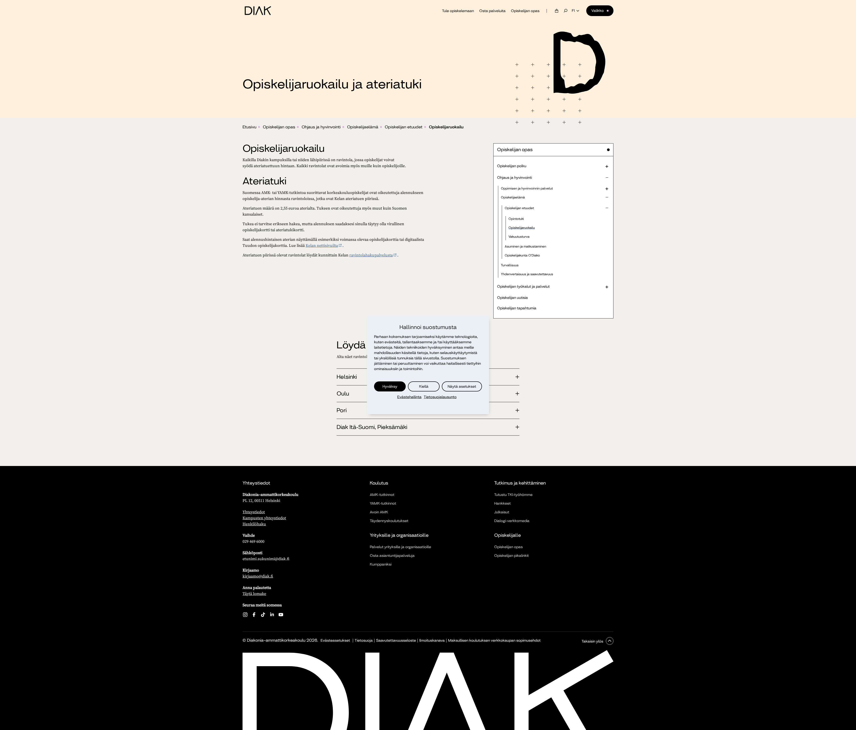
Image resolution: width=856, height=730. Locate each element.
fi (573, 10)
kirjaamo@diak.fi (258, 576)
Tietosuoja (364, 640)
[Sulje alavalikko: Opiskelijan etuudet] (607, 208)
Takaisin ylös (593, 641)
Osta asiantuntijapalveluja (392, 555)
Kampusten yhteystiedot (264, 518)
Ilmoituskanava (432, 640)
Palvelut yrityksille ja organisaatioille (400, 547)
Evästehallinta (409, 397)
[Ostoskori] (556, 10)
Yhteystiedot (254, 512)
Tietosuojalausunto (440, 397)
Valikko (597, 10)
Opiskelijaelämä (362, 127)
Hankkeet (502, 503)
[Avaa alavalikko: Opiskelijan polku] (607, 166)
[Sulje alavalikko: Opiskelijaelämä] (607, 197)
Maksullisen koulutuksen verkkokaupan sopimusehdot (494, 640)
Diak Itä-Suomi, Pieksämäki (372, 427)
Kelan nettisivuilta (322, 245)
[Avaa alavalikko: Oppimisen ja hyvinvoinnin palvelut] (607, 188)
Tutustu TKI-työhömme (513, 495)
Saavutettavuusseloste (396, 640)
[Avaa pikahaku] (565, 10)
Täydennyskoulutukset (389, 521)
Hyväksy (390, 386)
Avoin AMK (379, 512)
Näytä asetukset (462, 386)
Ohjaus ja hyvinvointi (321, 127)
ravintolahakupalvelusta (371, 255)
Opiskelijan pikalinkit (511, 555)
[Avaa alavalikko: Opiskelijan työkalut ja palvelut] (607, 286)
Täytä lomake (254, 593)
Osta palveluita (492, 11)
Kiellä (423, 386)
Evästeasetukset (335, 640)
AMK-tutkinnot (382, 495)
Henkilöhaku (254, 524)
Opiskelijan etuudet (403, 127)
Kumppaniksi (380, 564)
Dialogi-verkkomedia (511, 521)
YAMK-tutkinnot (383, 503)
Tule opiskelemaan (458, 11)
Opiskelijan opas (525, 11)
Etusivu (249, 127)
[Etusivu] (258, 10)
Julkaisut (501, 512)
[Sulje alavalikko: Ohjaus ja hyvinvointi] (607, 177)
